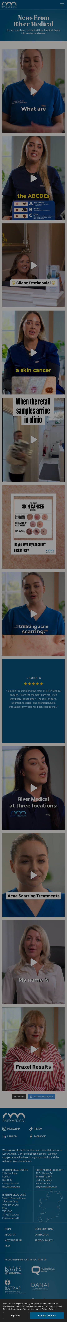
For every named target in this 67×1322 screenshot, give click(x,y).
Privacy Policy (48, 1309)
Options (15, 1315)
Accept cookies (47, 1315)
